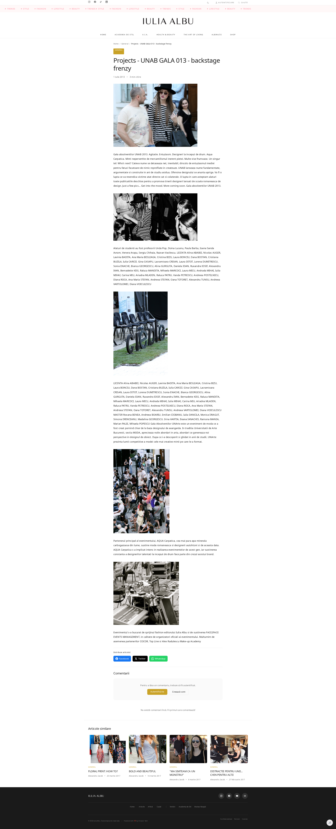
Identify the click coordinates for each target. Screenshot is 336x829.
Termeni (237, 819)
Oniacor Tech (143, 821)
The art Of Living (193, 35)
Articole (142, 807)
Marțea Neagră (200, 807)
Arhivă (150, 807)
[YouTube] (237, 796)
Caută (159, 807)
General (124, 43)
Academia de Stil (185, 807)
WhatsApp (160, 658)
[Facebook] (229, 796)
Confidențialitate (226, 819)
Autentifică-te (157, 691)
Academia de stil (124, 35)
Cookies (245, 819)
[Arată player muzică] (330, 823)
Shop (233, 35)
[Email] (245, 796)
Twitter (142, 658)
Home (103, 35)
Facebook (124, 658)
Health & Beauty (166, 35)
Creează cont (178, 691)
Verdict (172, 807)
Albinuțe (217, 35)
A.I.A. (145, 35)
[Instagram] (221, 796)
